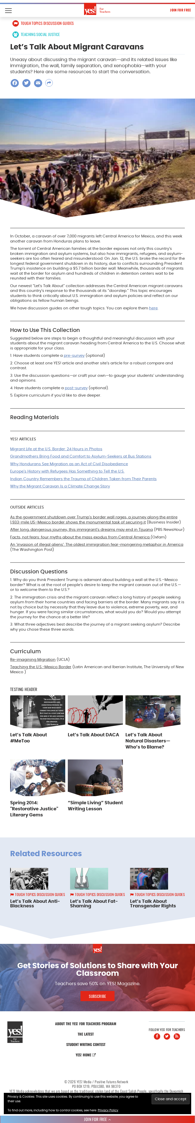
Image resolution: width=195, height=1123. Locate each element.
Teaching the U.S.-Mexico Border (40, 667)
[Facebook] (157, 1036)
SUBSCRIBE (97, 996)
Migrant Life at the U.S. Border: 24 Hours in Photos (56, 449)
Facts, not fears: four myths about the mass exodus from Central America (80, 537)
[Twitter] (167, 1036)
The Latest (86, 1034)
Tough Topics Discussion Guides (47, 23)
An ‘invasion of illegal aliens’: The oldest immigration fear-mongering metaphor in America (96, 545)
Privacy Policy (108, 1110)
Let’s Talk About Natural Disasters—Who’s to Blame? (147, 741)
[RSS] (177, 1036)
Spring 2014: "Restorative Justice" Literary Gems (34, 809)
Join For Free (180, 9)
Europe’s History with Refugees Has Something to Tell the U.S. (67, 471)
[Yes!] (97, 9)
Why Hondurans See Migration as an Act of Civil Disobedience (69, 464)
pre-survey (74, 356)
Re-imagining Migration (33, 660)
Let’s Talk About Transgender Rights (153, 903)
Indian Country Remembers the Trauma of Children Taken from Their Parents (83, 479)
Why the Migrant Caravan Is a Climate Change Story (60, 486)
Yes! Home (84, 1054)
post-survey (76, 388)
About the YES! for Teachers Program (85, 1023)
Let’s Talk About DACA (93, 735)
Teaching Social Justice (40, 34)
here (153, 308)
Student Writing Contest (85, 1044)
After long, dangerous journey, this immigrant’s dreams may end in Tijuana (81, 530)
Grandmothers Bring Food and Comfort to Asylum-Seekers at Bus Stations (80, 456)
